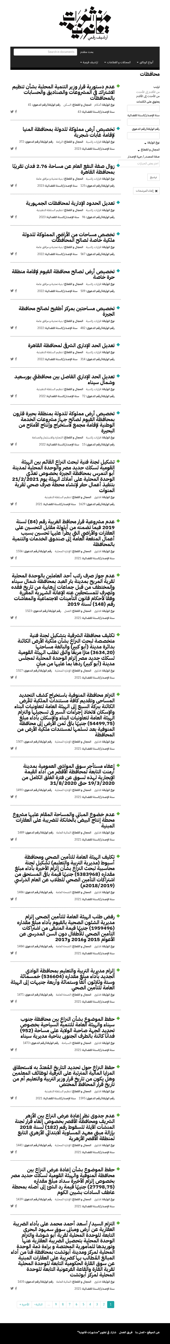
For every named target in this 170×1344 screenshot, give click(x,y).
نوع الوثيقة (153, 142)
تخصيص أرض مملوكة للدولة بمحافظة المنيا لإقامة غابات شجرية (69, 132)
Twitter (12, 111)
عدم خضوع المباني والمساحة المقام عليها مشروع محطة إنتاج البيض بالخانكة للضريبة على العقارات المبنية (64, 820)
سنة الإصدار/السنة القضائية (144, 115)
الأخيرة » (24, 1304)
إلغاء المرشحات (145, 191)
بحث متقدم (87, 52)
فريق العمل (125, 1332)
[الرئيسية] (85, 23)
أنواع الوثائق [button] (146, 62)
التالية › (38, 1304)
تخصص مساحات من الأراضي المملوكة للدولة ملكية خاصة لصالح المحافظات (68, 237)
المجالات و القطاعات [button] (118, 62)
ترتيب (156, 87)
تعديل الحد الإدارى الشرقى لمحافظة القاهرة (71, 345)
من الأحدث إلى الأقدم (148, 96)
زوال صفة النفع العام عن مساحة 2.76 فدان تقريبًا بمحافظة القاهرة (63, 169)
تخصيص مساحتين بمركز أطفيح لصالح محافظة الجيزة (67, 311)
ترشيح (153, 177)
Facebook (16, 111)
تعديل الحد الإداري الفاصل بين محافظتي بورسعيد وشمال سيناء (64, 379)
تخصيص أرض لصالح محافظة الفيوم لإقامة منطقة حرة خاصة (63, 274)
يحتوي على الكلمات (148, 102)
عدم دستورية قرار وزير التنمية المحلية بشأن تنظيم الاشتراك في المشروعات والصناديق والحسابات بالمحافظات (63, 92)
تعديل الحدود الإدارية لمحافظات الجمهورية (70, 203)
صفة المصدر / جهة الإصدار (144, 157)
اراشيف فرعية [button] (90, 62)
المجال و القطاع (150, 149)
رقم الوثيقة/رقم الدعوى (146, 129)
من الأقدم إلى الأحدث (148, 92)
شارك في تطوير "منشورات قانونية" (96, 1332)
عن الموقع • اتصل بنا (147, 1332)
